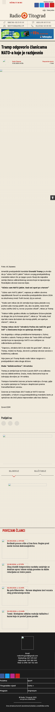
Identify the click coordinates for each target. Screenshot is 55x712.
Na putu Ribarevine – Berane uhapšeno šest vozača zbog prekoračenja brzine (30, 591)
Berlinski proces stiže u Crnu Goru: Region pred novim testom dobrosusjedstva (28, 544)
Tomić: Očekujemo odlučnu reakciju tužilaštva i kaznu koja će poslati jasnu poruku (28, 615)
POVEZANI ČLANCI (14, 530)
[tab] (14, 471)
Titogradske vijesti (47, 61)
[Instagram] (47, 5)
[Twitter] (42, 5)
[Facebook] (36, 5)
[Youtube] (52, 5)
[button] (4, 2)
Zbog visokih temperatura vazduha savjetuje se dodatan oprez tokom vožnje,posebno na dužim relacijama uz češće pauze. (28, 569)
